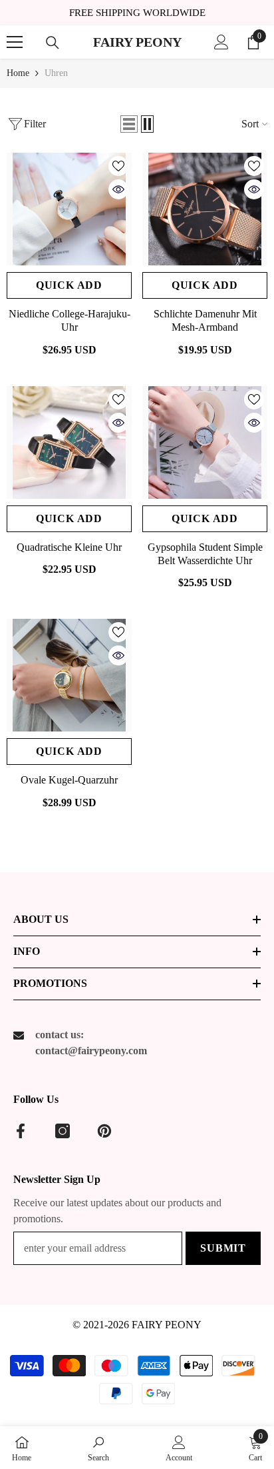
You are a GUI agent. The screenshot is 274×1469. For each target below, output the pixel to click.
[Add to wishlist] (118, 166)
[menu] (15, 42)
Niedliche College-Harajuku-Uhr (69, 320)
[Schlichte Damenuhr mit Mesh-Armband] (204, 209)
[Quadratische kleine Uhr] (69, 442)
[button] (129, 124)
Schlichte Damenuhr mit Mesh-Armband (205, 320)
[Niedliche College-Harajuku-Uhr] (69, 209)
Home (18, 73)
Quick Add (69, 285)
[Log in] (221, 42)
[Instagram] (62, 1131)
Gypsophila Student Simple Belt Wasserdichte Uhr (205, 553)
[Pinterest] (104, 1131)
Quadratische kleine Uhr (69, 547)
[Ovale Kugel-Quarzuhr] (69, 675)
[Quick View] (118, 189)
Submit (223, 1248)
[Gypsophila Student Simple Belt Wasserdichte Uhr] (204, 442)
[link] (98, 1447)
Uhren (56, 73)
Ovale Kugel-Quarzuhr (69, 780)
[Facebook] (21, 1131)
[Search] (53, 43)
